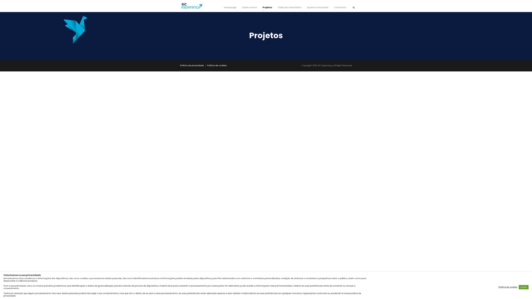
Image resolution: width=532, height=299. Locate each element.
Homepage (230, 7)
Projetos (267, 7)
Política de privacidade (192, 65)
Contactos (340, 7)
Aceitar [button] (523, 287)
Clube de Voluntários (289, 7)
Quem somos (249, 7)
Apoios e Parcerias (317, 7)
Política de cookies (217, 65)
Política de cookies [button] (507, 287)
